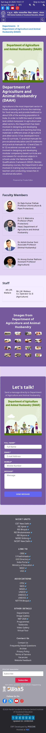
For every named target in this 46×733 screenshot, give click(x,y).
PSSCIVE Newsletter (10, 669)
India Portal (22, 562)
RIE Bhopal (22, 529)
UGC (22, 571)
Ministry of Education (22, 565)
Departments (23, 613)
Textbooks (23, 624)
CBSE (22, 553)
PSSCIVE (31, 726)
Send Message (23, 494)
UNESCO (22, 595)
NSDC (22, 568)
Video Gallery (23, 627)
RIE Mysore (22, 535)
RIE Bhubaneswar (22, 532)
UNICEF (22, 592)
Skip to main (39, 2)
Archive (23, 648)
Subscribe (23, 680)
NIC (28, 729)
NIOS (22, 586)
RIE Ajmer (22, 526)
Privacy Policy (23, 651)
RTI (20, 5)
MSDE (22, 589)
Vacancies (23, 657)
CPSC (22, 583)
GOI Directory (22, 559)
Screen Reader (7, 5)
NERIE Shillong (22, 538)
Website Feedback (23, 660)
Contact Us (23, 642)
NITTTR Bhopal (22, 600)
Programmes (23, 621)
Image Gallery (23, 616)
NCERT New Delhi (22, 541)
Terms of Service (23, 654)
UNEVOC (22, 597)
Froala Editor (28, 180)
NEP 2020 (22, 618)
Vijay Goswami (28, 723)
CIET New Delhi (22, 523)
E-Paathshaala (22, 556)
